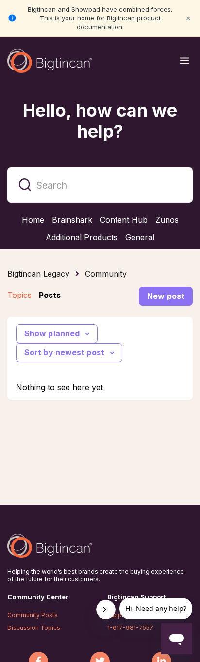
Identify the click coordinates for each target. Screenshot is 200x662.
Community (106, 274)
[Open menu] (184, 60)
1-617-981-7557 (130, 627)
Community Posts (32, 615)
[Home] (49, 61)
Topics (19, 295)
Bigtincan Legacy (38, 274)
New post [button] (165, 296)
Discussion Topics (33, 627)
